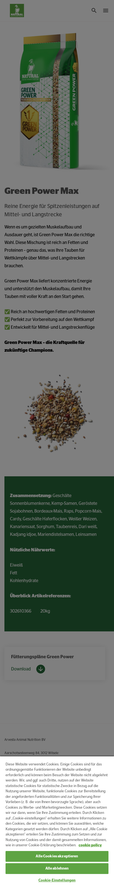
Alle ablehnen (57, 868)
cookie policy (90, 845)
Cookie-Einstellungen (57, 880)
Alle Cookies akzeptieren (57, 856)
